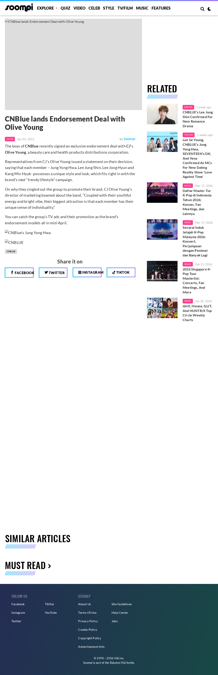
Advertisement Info (91, 646)
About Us (84, 604)
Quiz (65, 8)
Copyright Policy (89, 638)
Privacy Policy (88, 621)
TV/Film (188, 134)
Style (108, 8)
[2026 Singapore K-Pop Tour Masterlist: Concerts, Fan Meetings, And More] (162, 271)
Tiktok (122, 272)
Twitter (56, 273)
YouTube (51, 612)
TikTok (49, 604)
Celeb (94, 8)
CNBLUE (11, 251)
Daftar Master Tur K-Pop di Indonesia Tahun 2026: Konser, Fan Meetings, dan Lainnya (197, 202)
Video (79, 8)
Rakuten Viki (118, 662)
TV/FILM (125, 8)
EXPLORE (45, 8)
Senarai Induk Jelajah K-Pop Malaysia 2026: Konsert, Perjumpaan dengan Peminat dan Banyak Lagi (195, 241)
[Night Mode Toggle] (209, 9)
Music (142, 8)
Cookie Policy (87, 629)
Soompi (129, 139)
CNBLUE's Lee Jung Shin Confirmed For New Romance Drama (198, 119)
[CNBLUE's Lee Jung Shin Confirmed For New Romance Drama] (162, 114)
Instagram (92, 272)
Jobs (115, 621)
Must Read (25, 565)
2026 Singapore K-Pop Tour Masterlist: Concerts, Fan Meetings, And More (197, 280)
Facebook (24, 273)
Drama (188, 107)
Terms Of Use (87, 612)
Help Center (120, 612)
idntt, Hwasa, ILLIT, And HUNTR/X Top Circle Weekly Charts (197, 313)
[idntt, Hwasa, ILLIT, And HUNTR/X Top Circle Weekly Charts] (162, 308)
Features (161, 8)
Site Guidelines (122, 604)
